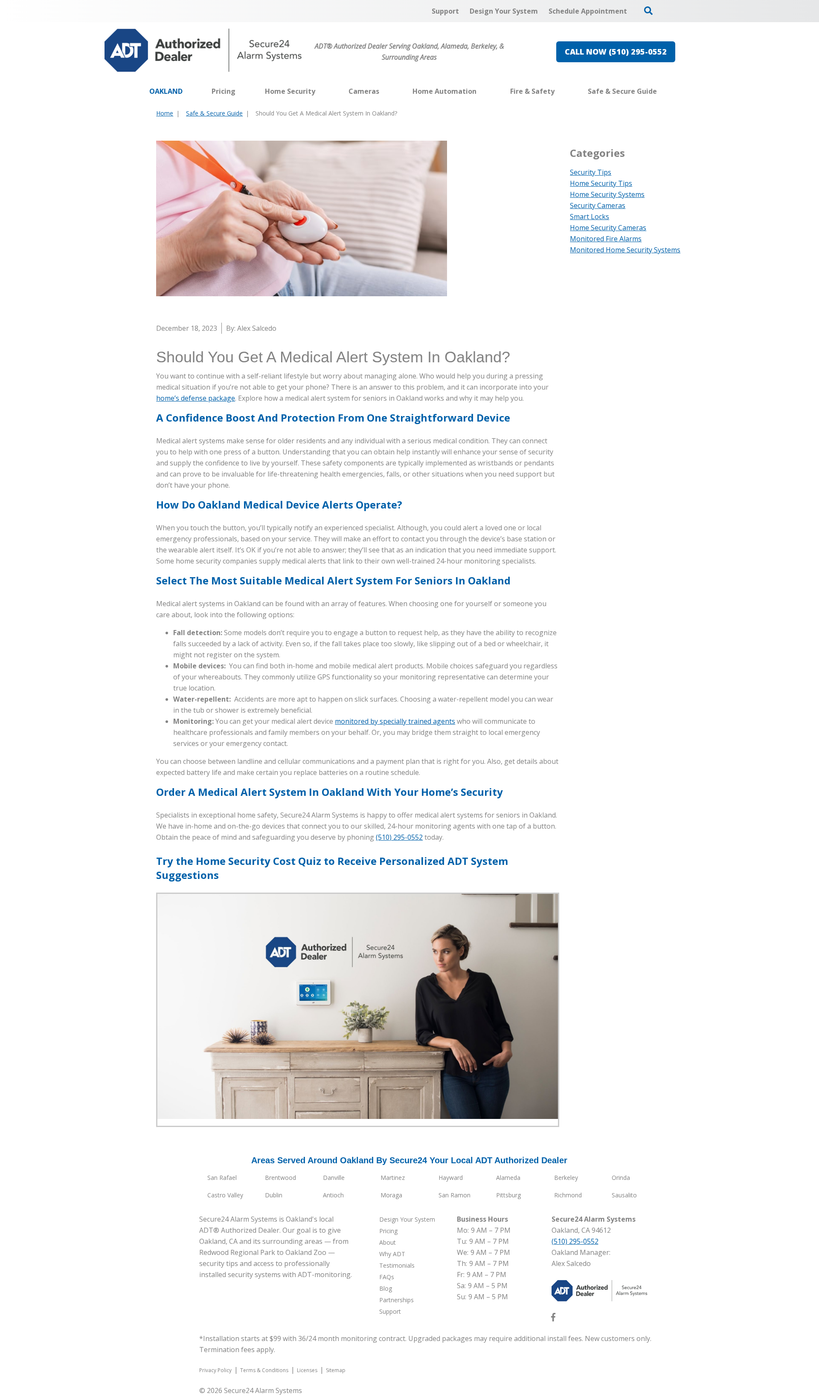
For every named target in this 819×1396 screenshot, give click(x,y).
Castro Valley (225, 1195)
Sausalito (624, 1195)
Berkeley (566, 1177)
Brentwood (280, 1177)
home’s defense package (195, 398)
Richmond (568, 1195)
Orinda (621, 1177)
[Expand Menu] (319, 91)
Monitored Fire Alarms (606, 238)
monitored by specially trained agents (395, 721)
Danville (334, 1177)
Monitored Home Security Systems (625, 249)
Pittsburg (508, 1195)
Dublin (273, 1195)
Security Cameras (597, 205)
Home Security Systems (607, 194)
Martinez (392, 1177)
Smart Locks (589, 216)
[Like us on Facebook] (553, 1319)
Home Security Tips (601, 183)
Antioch (333, 1195)
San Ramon (454, 1195)
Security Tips (590, 172)
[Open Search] (648, 10)
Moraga (391, 1195)
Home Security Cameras (608, 227)
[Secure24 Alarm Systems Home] (203, 50)
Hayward (451, 1177)
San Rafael (222, 1177)
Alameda (508, 1177)
